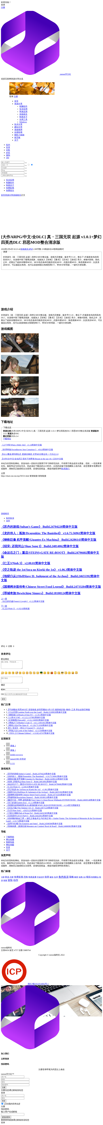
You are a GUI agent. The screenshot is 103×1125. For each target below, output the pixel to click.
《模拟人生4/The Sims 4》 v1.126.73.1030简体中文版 (30, 725)
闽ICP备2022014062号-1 (38, 984)
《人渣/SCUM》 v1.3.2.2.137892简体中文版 (26, 717)
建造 (52, 877)
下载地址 (7, 439)
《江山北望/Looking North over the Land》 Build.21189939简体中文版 (36, 712)
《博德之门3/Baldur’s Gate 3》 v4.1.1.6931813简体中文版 (31, 723)
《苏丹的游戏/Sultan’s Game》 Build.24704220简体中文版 (39, 526)
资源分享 (18, 104)
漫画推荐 (18, 130)
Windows (23, 122)
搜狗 (8, 155)
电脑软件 (23, 106)
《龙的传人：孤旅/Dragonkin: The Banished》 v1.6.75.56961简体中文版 (48, 533)
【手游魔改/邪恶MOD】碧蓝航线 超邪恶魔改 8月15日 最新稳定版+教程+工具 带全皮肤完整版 (48, 710)
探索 (5, 880)
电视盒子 (23, 117)
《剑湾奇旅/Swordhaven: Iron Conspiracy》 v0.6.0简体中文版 (27, 449)
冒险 (10, 880)
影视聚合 (95, 877)
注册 (3, 7)
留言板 (17, 137)
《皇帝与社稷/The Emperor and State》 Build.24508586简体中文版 (34, 824)
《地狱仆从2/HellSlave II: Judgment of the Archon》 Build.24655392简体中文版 (39, 792)
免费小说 (82, 877)
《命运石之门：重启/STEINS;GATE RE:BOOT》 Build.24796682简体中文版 (39, 784)
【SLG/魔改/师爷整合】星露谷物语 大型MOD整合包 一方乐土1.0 (29, 454)
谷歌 (8, 150)
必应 (8, 153)
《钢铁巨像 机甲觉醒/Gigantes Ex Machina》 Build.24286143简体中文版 (48, 539)
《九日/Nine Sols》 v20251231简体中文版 (24, 810)
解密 (76, 877)
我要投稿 (10, 842)
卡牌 (3, 877)
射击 (7, 877)
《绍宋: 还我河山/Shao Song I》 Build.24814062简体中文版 (40, 546)
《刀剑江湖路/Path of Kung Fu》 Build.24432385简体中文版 (31, 813)
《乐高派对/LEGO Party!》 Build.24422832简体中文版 (29, 816)
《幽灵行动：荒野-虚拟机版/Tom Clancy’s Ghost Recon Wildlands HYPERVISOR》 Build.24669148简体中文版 (53, 800)
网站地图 (10, 845)
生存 (56, 877)
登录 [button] (3, 5)
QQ (2, 694)
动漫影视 (18, 132)
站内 (8, 145)
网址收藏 (10, 839)
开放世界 (40, 877)
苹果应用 (23, 112)
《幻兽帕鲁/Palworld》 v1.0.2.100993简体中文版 (28, 720)
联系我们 (65, 469)
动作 (8, 521)
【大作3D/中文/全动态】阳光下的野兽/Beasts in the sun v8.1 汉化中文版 (32, 459)
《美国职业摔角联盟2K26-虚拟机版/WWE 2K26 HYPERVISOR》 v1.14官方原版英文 (43, 805)
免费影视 (10, 188)
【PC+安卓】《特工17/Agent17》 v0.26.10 (25, 728)
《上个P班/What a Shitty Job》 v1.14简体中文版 (21, 445)
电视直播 (32, 877)
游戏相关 (23, 114)
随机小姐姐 (19, 135)
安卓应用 (23, 109)
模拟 (88, 877)
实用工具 (23, 119)
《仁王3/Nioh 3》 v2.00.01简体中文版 (25, 563)
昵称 (3, 689)
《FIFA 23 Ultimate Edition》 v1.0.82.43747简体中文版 (31, 733)
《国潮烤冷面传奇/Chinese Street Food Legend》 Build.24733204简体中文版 (51, 586)
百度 (8, 147)
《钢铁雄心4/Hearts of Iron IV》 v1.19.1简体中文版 (29, 715)
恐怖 (26, 877)
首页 (16, 101)
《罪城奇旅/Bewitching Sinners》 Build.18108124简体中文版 (41, 593)
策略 (71, 877)
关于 (16, 140)
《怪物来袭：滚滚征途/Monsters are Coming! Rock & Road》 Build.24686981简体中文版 (43, 826)
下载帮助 (10, 837)
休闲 (46, 877)
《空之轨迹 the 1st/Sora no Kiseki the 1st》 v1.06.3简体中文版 (41, 569)
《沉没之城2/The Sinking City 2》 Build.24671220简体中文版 (32, 808)
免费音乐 (10, 190)
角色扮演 (10, 518)
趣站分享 (18, 127)
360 (7, 158)
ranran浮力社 (65, 74)
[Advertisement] (51, 214)
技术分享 (18, 124)
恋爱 (12, 877)
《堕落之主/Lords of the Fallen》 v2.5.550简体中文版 (29, 731)
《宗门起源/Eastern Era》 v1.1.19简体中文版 (25, 803)
